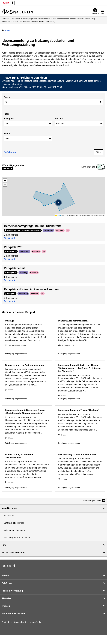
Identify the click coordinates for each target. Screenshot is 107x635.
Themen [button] (6, 606)
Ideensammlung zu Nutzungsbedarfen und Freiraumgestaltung (29, 21)
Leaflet (59, 215)
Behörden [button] (7, 583)
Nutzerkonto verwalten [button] (13, 552)
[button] (58, 202)
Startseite (5, 19)
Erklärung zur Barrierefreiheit (17, 537)
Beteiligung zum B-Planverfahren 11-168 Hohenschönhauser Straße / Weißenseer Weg (59, 19)
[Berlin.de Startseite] (9, 565)
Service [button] (5, 575)
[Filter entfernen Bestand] (11, 168)
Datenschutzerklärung (14, 523)
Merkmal (59, 119)
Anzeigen (9, 237)
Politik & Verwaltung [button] (12, 591)
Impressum (9, 515)
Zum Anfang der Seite (91, 501)
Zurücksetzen (10, 152)
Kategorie (9, 119)
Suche (7, 97)
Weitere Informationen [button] (13, 613)
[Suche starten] (100, 102)
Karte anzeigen (88, 167)
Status (7, 134)
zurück (7, 30)
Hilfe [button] (4, 545)
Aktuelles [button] (6, 598)
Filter (98, 152)
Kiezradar (16, 19)
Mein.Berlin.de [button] (9, 508)
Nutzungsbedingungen (14, 530)
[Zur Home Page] (17, 11)
